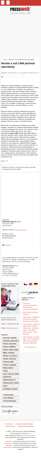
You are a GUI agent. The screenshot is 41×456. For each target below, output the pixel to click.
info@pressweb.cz (12, 328)
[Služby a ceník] (25, 285)
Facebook (7, 245)
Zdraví (5, 386)
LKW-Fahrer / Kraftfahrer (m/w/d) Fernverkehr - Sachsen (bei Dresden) (31, 319)
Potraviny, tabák (8, 362)
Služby (5, 371)
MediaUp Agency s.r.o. (13, 73)
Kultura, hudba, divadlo (11, 350)
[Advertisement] (20, 36)
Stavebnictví (7, 377)
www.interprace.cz (31, 347)
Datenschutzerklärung (26, 426)
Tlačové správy (8, 395)
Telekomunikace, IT (33, 73)
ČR (7, 161)
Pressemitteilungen (10, 401)
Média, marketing (8, 353)
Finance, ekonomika (9, 343)
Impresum (9, 424)
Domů (5, 59)
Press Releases (8, 398)
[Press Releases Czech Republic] (30, 285)
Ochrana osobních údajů (24, 424)
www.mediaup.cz (21, 230)
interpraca (9, 445)
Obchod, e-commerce (10, 356)
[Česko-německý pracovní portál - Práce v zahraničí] (30, 295)
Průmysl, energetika (9, 365)
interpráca (7, 443)
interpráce (9, 441)
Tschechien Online (29, 435)
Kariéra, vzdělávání (9, 347)
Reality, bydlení (8, 368)
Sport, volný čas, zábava (11, 374)
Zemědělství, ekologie (10, 389)
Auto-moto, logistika (9, 338)
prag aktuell (7, 447)
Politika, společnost (9, 359)
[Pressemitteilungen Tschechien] (36, 285)
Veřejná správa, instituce (11, 383)
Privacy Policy (10, 426)
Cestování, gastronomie (11, 341)
